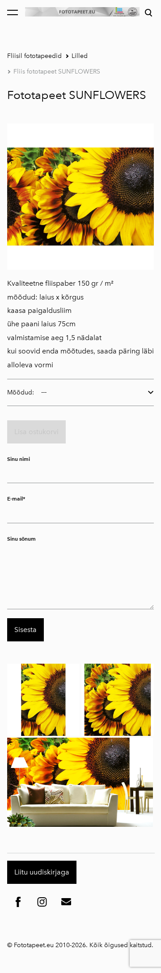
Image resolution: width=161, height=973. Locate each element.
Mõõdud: (20, 392)
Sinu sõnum (21, 538)
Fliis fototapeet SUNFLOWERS (56, 71)
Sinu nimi (18, 459)
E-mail (15, 498)
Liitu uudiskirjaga (41, 872)
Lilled (80, 56)
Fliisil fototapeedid (34, 56)
